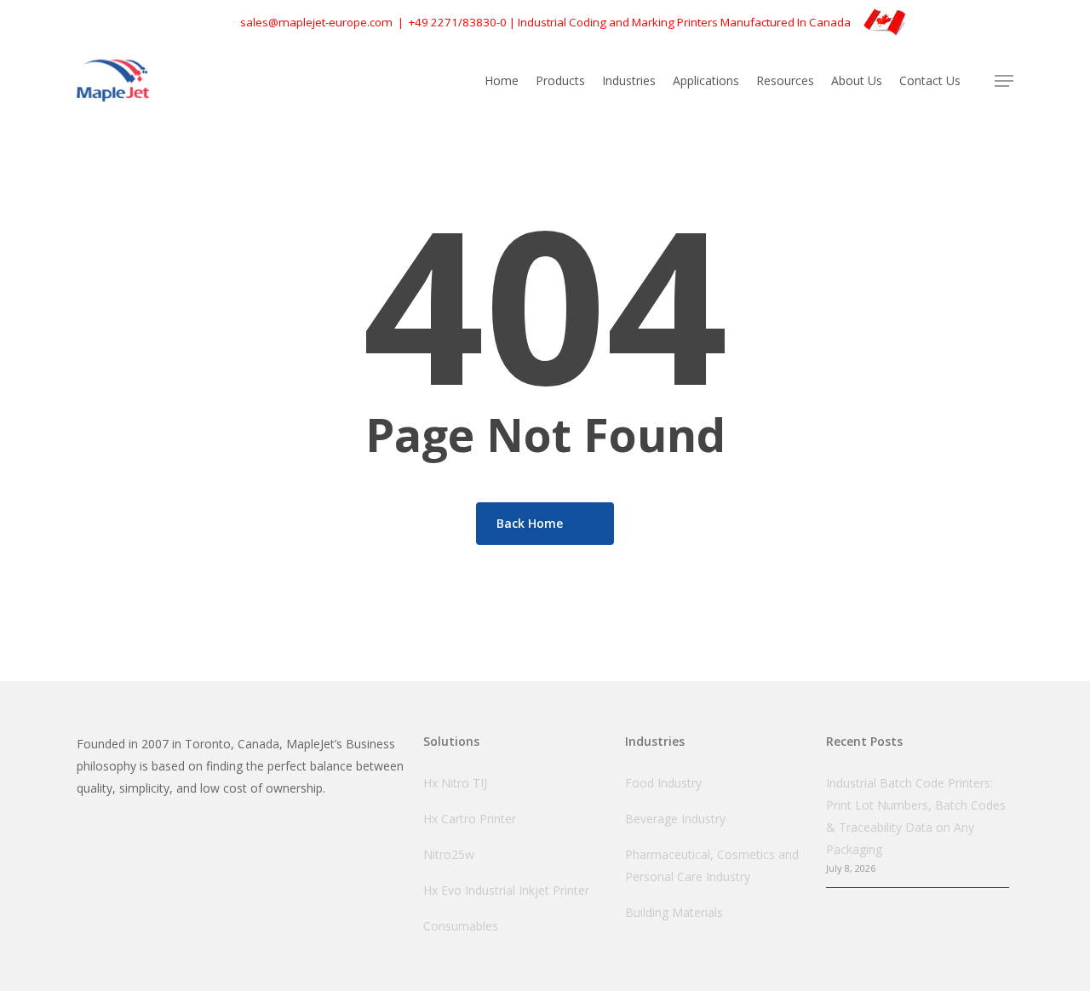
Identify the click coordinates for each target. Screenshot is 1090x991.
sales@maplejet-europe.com (316, 22)
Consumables (460, 926)
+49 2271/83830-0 (458, 22)
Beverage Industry (675, 819)
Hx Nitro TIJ (455, 783)
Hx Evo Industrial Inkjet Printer (506, 890)
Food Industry (663, 783)
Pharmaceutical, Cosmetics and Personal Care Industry (712, 865)
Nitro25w (448, 854)
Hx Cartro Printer (469, 819)
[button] (1004, 80)
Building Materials (674, 912)
